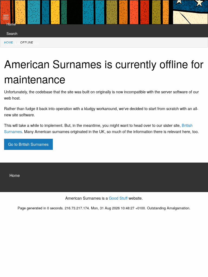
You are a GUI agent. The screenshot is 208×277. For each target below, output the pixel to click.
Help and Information (22, 43)
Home (11, 24)
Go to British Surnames (28, 144)
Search (11, 33)
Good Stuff (118, 198)
